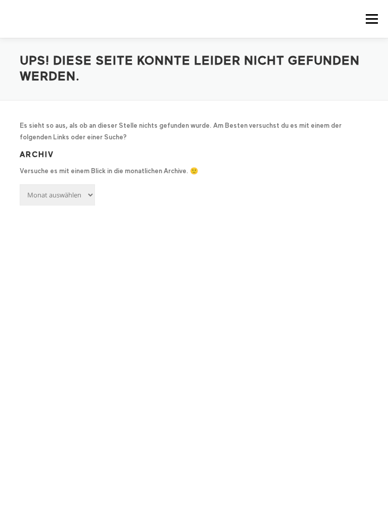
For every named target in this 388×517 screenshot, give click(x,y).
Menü (371, 19)
